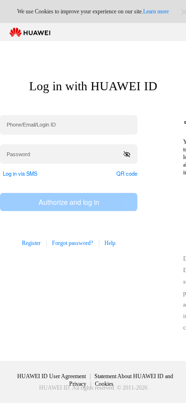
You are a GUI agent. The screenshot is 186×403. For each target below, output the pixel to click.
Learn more (156, 11)
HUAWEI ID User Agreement (51, 376)
